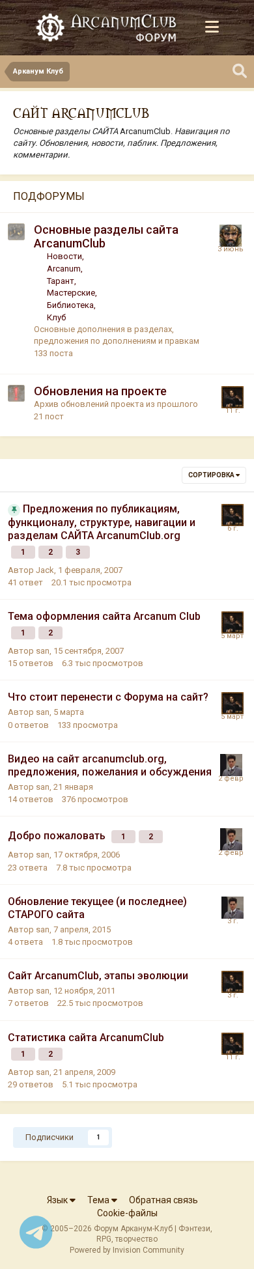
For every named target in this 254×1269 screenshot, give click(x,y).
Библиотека (70, 305)
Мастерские (71, 293)
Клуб (56, 317)
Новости (64, 256)
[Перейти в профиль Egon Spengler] (231, 765)
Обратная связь (163, 1200)
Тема (99, 1200)
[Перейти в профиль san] (232, 397)
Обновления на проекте (100, 391)
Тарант (60, 281)
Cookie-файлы (127, 1213)
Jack (45, 570)
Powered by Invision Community (127, 1250)
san (42, 651)
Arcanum (64, 268)
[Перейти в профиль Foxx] (230, 236)
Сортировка (212, 475)
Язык (58, 1200)
